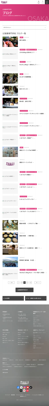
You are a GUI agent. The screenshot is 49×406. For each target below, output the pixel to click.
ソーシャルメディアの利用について (38, 394)
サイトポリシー (27, 394)
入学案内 (20, 312)
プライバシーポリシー (20, 394)
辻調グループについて (38, 330)
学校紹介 (5, 312)
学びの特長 (5, 330)
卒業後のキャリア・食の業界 (39, 312)
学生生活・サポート (23, 330)
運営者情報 (13, 394)
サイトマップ (7, 394)
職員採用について (23, 396)
